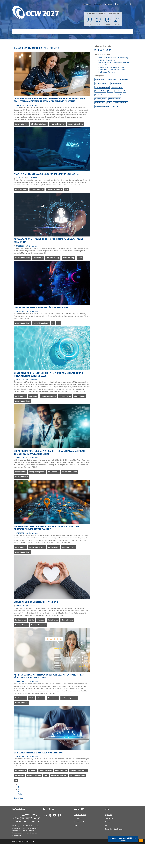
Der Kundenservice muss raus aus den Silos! (39, 753)
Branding (41, 620)
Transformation (65, 396)
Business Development (78, 770)
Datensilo (32, 770)
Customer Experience (75, 124)
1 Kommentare (32, 458)
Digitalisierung (79, 396)
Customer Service (21, 124)
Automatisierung (21, 189)
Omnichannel (38, 258)
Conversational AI (37, 189)
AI (53, 323)
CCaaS (80, 258)
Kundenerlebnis (100, 95)
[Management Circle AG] (26, 818)
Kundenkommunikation (115, 95)
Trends (110, 91)
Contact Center (111, 79)
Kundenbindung (68, 258)
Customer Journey (53, 258)
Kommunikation (61, 770)
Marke (31, 620)
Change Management (48, 396)
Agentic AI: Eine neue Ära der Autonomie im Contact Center (46, 174)
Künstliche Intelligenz (38, 124)
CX (58, 323)
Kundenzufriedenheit (120, 102)
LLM (66, 189)
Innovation (33, 396)
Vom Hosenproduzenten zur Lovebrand (36, 602)
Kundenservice (20, 396)
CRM (46, 775)
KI (124, 91)
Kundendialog (99, 79)
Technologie (19, 775)
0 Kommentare (32, 105)
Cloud (109, 102)
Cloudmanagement (34, 775)
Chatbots (118, 91)
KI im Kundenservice (57, 124)
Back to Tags (18, 798)
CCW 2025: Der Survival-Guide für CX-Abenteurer (41, 307)
